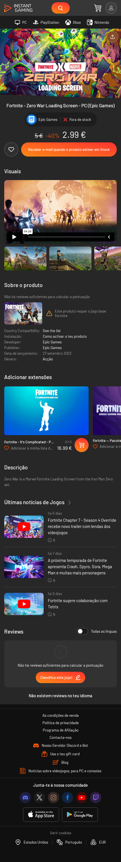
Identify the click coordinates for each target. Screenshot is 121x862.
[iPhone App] (41, 814)
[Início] (18, 8)
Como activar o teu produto (65, 336)
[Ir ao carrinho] (97, 8)
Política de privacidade (60, 722)
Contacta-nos (60, 737)
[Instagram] (53, 797)
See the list (52, 330)
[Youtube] (81, 797)
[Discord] (25, 797)
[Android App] (80, 814)
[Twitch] (95, 797)
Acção (48, 359)
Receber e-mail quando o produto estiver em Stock (69, 149)
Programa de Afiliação (61, 730)
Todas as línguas (104, 631)
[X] (39, 797)
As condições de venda (60, 715)
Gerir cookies (60, 833)
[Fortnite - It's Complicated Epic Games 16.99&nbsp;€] (46, 410)
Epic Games (52, 342)
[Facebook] (67, 797)
